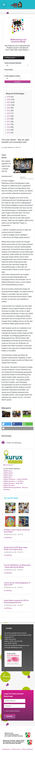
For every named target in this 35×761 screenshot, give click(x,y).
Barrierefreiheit (27, 749)
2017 (8, 121)
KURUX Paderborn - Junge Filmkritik (15, 479)
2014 (8, 130)
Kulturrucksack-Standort (13, 63)
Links (4, 684)
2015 (8, 127)
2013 (8, 132)
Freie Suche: (9, 69)
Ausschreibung (7, 682)
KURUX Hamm (8, 475)
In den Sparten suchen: (12, 76)
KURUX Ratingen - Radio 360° (13, 483)
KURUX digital (8, 473)
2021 (8, 110)
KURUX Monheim (9, 485)
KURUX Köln (7, 477)
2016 (8, 124)
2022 (8, 108)
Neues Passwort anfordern (13, 711)
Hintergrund (6, 680)
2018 (8, 119)
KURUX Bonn (7, 471)
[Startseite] (17, 4)
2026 (8, 97)
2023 (8, 105)
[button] (6, 414)
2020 (8, 113)
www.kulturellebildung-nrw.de (13, 647)
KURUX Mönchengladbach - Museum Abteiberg (15, 488)
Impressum (6, 749)
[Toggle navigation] (3, 4)
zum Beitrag (8, 537)
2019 (8, 116)
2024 (8, 102)
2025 (8, 99)
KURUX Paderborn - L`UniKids (13, 481)
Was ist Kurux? (8, 465)
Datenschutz (16, 749)
